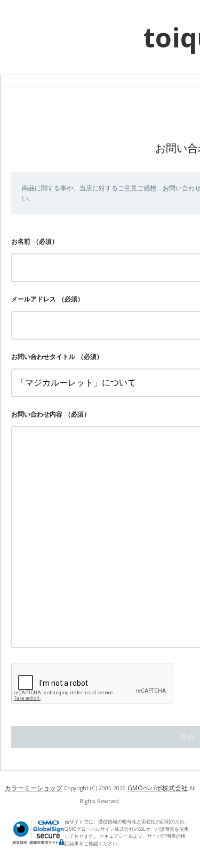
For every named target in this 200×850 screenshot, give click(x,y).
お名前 (20, 241)
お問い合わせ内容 (36, 414)
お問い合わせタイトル (43, 356)
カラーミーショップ (33, 787)
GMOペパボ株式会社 (157, 787)
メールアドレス (33, 298)
